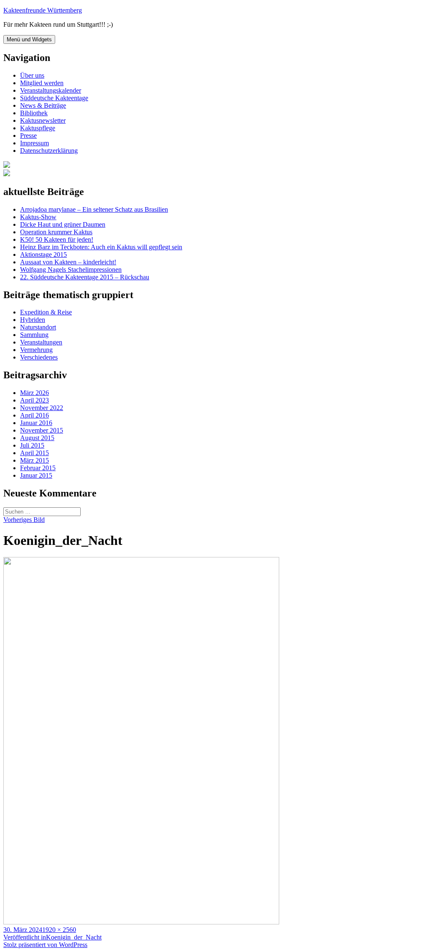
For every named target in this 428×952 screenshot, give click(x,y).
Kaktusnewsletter (43, 120)
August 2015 (37, 437)
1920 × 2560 (59, 929)
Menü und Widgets (29, 39)
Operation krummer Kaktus (56, 231)
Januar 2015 (36, 475)
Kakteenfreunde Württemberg (42, 10)
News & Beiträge (43, 105)
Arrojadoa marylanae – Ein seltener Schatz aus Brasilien (94, 209)
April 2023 (34, 400)
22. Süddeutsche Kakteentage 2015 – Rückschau (84, 277)
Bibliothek (34, 112)
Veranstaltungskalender (50, 90)
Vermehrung (36, 349)
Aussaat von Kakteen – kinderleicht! (68, 262)
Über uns (32, 75)
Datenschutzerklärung (49, 150)
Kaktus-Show (38, 216)
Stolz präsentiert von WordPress (45, 944)
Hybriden (32, 319)
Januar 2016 (36, 422)
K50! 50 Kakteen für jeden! (56, 239)
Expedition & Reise (46, 312)
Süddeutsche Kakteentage (54, 97)
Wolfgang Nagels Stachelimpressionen (71, 269)
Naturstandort (38, 327)
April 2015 (34, 452)
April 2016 (34, 415)
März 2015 (34, 460)
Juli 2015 (32, 445)
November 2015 (41, 430)
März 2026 (34, 392)
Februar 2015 (38, 467)
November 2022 (41, 407)
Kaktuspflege (37, 128)
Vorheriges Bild (24, 519)
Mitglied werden (42, 82)
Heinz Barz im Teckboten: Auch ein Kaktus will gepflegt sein (101, 247)
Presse (28, 135)
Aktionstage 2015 (43, 254)
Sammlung (34, 334)
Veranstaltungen (41, 342)
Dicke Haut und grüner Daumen (62, 224)
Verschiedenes (39, 357)
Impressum (34, 143)
